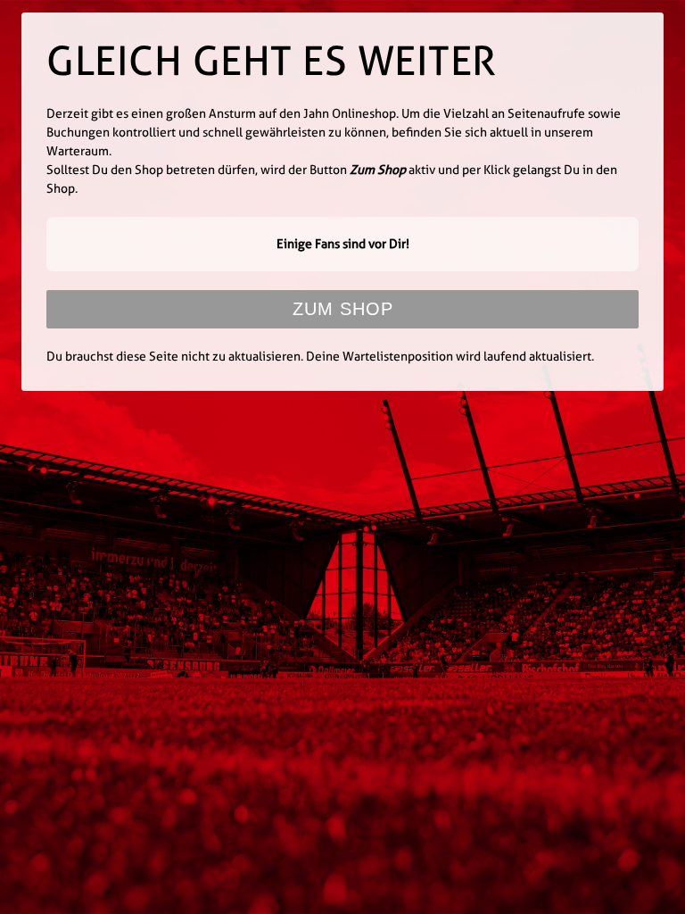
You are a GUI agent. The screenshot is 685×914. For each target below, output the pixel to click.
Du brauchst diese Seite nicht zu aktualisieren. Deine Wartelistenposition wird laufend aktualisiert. (320, 356)
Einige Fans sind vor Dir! (342, 244)
